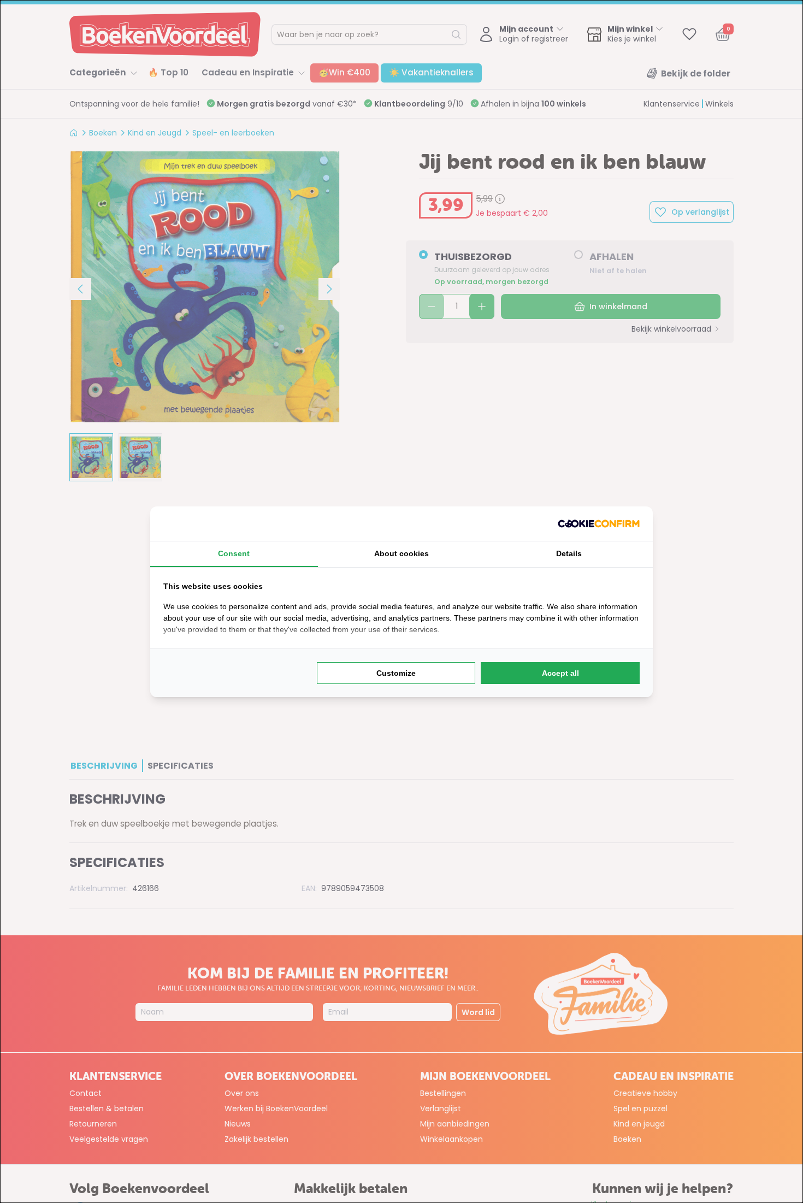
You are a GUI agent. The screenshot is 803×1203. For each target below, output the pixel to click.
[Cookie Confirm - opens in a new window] (599, 524)
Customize (396, 673)
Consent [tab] (234, 553)
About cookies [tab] (401, 553)
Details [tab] (569, 553)
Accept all (560, 673)
